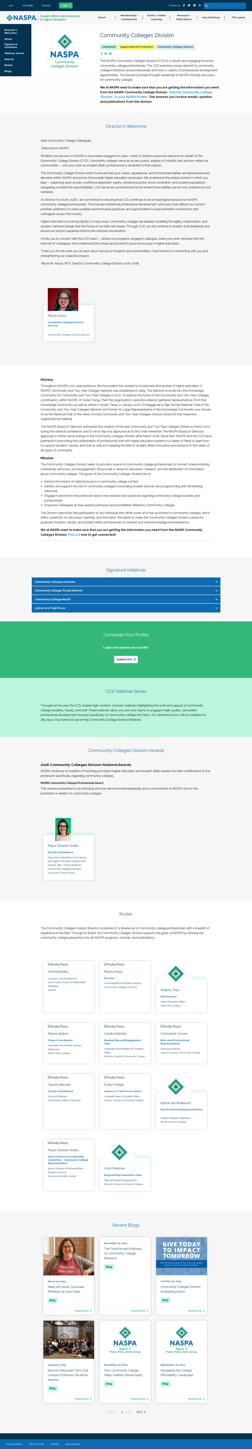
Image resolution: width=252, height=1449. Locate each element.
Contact (54, 1444)
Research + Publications (183, 17)
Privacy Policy (14, 1444)
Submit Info (124, 659)
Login (64, 5)
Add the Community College (190, 92)
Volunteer (27, 5)
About (102, 17)
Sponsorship (72, 1444)
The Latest (238, 17)
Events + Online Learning (156, 17)
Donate (46, 5)
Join (11, 5)
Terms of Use (36, 1444)
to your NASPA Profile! (130, 97)
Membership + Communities (129, 17)
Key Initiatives (211, 17)
